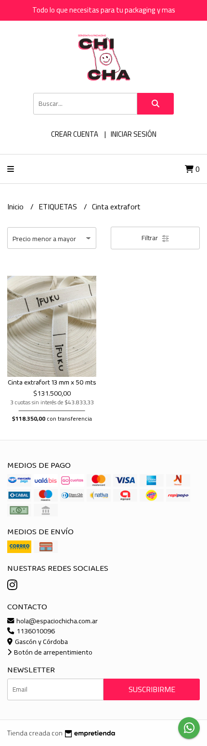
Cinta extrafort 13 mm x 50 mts (52, 382)
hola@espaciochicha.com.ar (56, 620)
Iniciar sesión (133, 134)
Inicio (16, 206)
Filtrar (150, 238)
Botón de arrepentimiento (52, 651)
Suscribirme (152, 689)
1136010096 (35, 630)
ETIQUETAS (59, 206)
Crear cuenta (74, 134)
